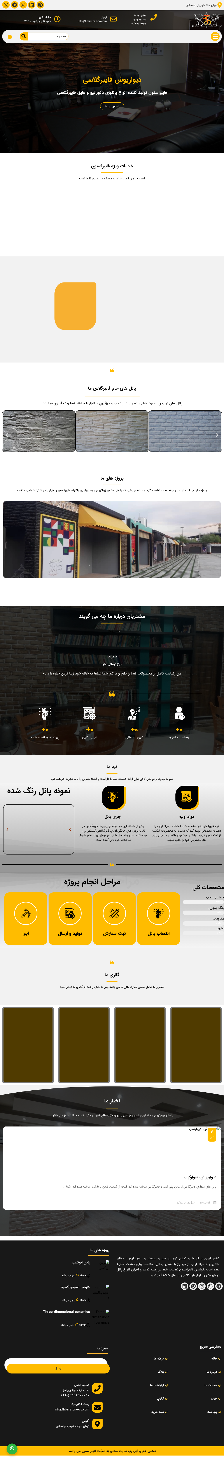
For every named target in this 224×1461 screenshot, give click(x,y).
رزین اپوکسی (81, 1262)
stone (83, 1276)
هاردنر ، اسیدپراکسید (75, 1287)
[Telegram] (14, 5)
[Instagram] (23, 5)
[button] (7, 435)
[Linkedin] (31, 5)
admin (82, 1325)
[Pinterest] (40, 5)
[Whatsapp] (6, 5)
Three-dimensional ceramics (66, 1312)
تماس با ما (112, 106)
